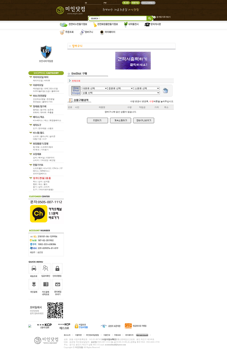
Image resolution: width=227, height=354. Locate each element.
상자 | (35, 158)
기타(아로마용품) (45, 189)
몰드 (46, 184)
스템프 (50, 128)
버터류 (47, 80)
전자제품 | (43, 128)
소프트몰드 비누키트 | (42, 168)
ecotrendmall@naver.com (115, 345)
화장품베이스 (55, 120)
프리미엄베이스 (40, 173)
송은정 (94, 342)
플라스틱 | (44, 136)
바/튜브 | (37, 150)
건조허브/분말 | (40, 99)
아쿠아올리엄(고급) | (42, 91)
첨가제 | (44, 110)
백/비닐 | (42, 158)
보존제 (50, 110)
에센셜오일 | (38, 88)
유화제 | (36, 112)
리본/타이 (50, 158)
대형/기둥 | (38, 139)
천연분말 (50, 99)
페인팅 (52, 160)
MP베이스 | (45, 171)
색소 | (46, 120)
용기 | (35, 187)
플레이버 (55, 91)
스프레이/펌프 (47, 147)
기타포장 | (44, 160)
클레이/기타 (47, 102)
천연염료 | (37, 102)
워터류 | (44, 112)
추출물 (50, 112)
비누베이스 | (38, 120)
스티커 (46, 187)
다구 (45, 139)
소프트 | (36, 136)
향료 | (35, 184)
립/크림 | (37, 147)
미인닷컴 (79, 347)
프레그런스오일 (51, 88)
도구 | (35, 128)
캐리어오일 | (38, 80)
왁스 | (35, 181)
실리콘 (52, 136)
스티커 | (36, 160)
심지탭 (46, 181)
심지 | (41, 181)
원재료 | (36, 110)
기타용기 (45, 150)
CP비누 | (56, 168)
